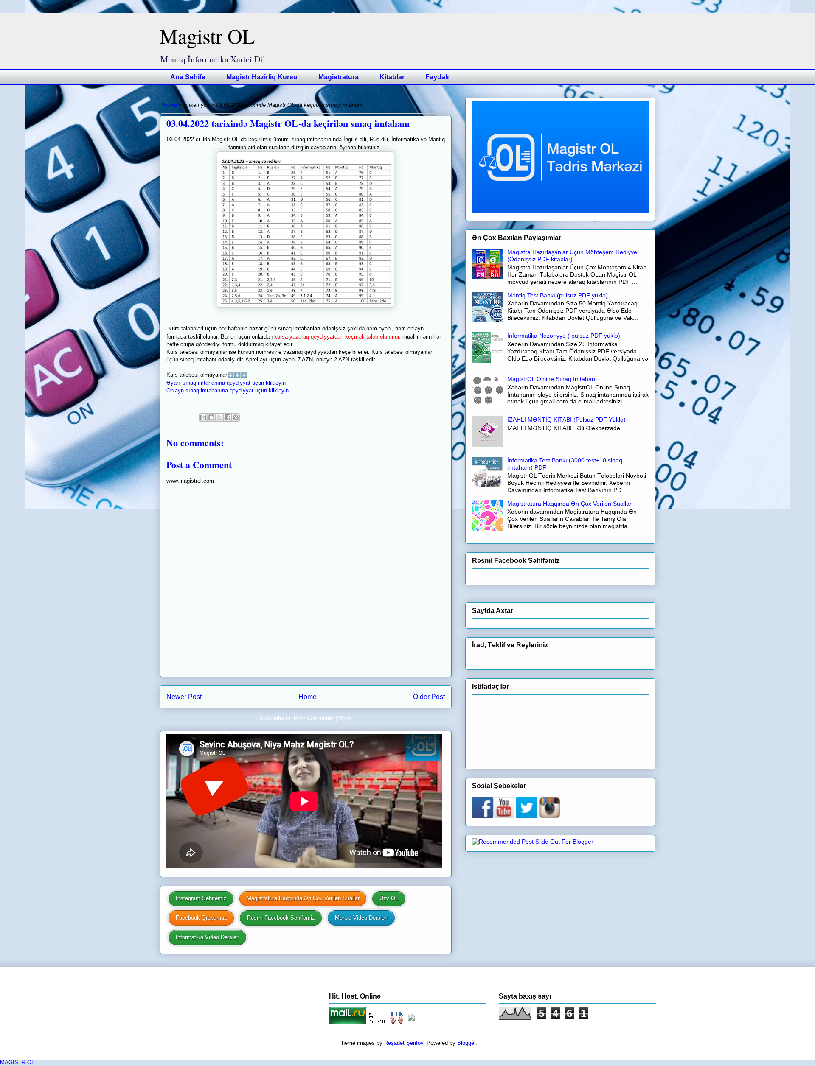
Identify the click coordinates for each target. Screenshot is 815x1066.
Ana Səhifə (187, 77)
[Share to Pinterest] (235, 417)
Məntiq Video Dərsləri (361, 918)
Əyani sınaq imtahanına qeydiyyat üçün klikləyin (226, 383)
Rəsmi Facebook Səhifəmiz (281, 918)
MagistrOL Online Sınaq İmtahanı (552, 378)
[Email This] (203, 417)
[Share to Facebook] (227, 417)
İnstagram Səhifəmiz (201, 898)
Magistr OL (207, 35)
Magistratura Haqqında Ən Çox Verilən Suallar (303, 898)
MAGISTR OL (17, 1062)
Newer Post (184, 696)
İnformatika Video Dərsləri (207, 937)
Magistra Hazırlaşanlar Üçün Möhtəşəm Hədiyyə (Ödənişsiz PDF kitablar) (572, 256)
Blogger (466, 1043)
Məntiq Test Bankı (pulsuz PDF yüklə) (557, 295)
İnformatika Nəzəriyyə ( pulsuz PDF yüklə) (563, 335)
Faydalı (437, 77)
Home (170, 105)
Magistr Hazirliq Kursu (262, 77)
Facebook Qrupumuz (201, 918)
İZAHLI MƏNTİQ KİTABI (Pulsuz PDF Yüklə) (566, 419)
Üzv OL (388, 898)
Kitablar (392, 77)
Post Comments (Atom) (323, 718)
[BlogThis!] (211, 417)
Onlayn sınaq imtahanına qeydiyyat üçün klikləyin (227, 390)
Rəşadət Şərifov (403, 1043)
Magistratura (338, 77)
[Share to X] (219, 417)
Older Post (429, 696)
